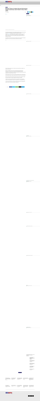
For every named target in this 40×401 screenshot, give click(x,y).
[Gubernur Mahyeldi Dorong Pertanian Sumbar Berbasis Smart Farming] (27, 361)
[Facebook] (27, 12)
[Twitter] (28, 12)
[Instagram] (30, 396)
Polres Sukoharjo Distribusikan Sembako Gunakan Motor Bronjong (7, 386)
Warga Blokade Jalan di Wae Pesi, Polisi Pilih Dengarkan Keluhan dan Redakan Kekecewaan (30, 355)
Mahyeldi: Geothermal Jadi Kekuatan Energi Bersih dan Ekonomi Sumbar (32, 363)
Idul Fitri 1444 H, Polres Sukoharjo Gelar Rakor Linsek (14, 385)
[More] (34, 12)
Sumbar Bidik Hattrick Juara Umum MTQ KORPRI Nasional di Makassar (32, 366)
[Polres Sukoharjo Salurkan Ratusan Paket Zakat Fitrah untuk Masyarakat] (20, 375)
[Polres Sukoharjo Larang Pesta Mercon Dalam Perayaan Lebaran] (14, 375)
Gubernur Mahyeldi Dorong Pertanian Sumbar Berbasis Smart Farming (32, 361)
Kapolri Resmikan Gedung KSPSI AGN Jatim (32, 369)
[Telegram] (32, 12)
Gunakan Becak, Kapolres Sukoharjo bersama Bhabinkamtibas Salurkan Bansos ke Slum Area (31, 379)
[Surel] (31, 12)
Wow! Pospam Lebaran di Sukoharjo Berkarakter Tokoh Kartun (26, 378)
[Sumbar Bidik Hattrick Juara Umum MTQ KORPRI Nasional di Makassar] (27, 367)
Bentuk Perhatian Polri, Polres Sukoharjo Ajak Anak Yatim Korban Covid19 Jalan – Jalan (8, 379)
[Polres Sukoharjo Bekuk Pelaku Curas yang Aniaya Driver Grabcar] (20, 383)
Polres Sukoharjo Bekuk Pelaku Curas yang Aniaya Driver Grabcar (19, 386)
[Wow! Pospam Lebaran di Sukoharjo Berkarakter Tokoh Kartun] (26, 375)
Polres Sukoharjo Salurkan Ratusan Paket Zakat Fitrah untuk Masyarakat (19, 378)
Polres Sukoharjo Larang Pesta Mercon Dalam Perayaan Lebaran (13, 378)
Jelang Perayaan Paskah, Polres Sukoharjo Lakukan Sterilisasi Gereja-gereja (31, 386)
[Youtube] (33, 396)
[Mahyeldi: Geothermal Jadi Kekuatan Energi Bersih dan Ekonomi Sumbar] (27, 364)
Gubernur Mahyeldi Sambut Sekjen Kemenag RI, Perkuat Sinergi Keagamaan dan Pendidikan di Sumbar (32, 358)
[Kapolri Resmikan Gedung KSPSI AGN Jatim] (27, 370)
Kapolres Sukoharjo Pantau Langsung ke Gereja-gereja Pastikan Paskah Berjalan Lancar (25, 386)
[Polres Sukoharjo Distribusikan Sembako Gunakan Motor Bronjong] (8, 383)
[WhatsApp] (30, 12)
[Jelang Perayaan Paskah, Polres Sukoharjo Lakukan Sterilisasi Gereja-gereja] (32, 383)
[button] (33, 4)
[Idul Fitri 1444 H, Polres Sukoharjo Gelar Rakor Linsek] (14, 383)
